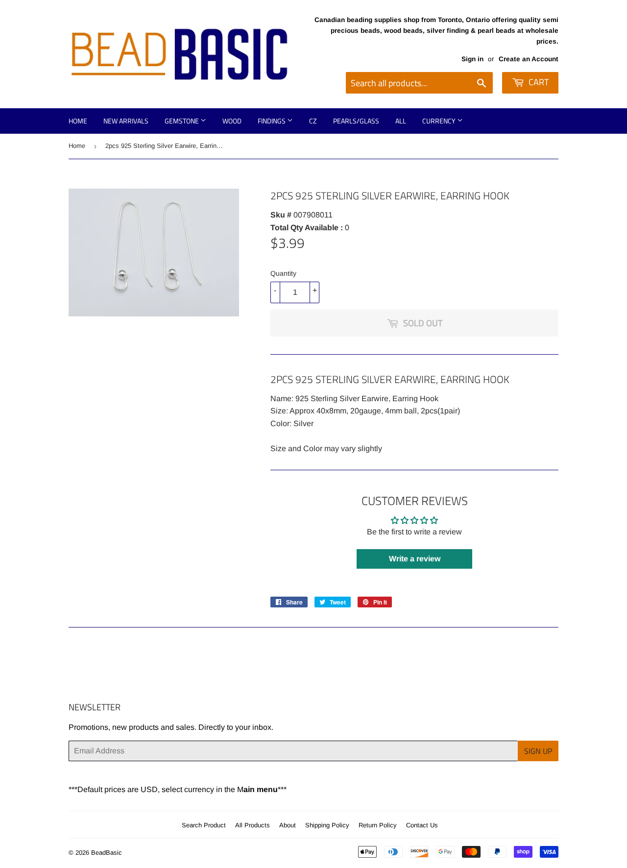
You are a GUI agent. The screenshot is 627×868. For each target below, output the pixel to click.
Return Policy (378, 825)
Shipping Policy (327, 825)
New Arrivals (125, 121)
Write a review (414, 559)
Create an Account (528, 59)
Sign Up (538, 751)
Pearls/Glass (356, 121)
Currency (439, 121)
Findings (272, 121)
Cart (538, 82)
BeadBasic (106, 852)
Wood (231, 121)
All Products (252, 825)
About (287, 825)
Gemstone (182, 121)
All (400, 121)
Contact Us (422, 825)
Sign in (472, 59)
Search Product (204, 825)
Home (78, 121)
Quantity (283, 273)
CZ (313, 121)
